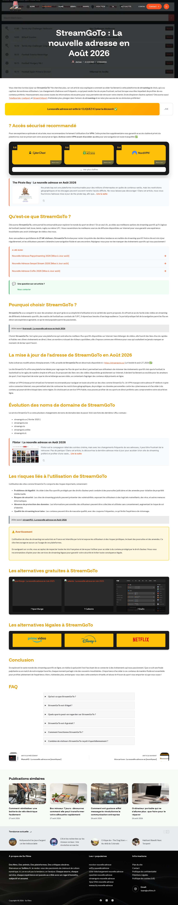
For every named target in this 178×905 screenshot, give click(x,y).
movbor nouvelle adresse (100, 864)
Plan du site (137, 864)
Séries (73, 6)
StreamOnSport (40, 98)
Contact (142, 6)
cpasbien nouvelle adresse (100, 875)
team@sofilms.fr (148, 890)
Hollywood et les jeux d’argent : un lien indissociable (32, 842)
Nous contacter (24, 289)
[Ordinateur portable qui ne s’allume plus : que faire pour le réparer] (150, 793)
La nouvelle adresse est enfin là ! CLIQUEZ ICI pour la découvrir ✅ (81, 109)
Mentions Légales (140, 875)
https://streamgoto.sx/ (114, 362)
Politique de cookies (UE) (143, 878)
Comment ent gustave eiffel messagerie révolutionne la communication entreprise (106, 811)
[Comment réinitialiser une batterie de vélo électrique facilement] (27, 793)
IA (113, 6)
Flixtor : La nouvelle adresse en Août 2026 (39, 442)
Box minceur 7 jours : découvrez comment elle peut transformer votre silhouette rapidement (67, 811)
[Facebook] (101, 900)
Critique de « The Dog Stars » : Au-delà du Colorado (114, 842)
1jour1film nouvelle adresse (101, 881)
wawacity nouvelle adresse (101, 885)
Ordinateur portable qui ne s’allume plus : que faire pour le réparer (149, 811)
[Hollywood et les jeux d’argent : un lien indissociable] (13, 842)
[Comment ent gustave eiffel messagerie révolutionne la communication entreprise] (109, 793)
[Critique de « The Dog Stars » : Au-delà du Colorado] (95, 842)
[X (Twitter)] (107, 900)
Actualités (126, 6)
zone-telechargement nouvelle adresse (106, 871)
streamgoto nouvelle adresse (102, 878)
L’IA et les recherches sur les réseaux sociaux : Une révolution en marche (72, 841)
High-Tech (100, 6)
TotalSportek (15, 98)
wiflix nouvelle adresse (99, 868)
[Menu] (166, 6)
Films (61, 6)
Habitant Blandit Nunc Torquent (152, 842)
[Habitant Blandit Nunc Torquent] (136, 842)
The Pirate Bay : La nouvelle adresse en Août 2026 (44, 182)
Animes (86, 6)
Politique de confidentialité (144, 871)
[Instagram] (112, 900)
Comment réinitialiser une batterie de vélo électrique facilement (23, 811)
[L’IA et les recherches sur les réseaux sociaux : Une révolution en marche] (54, 842)
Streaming (46, 6)
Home (32, 6)
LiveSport (26, 98)
